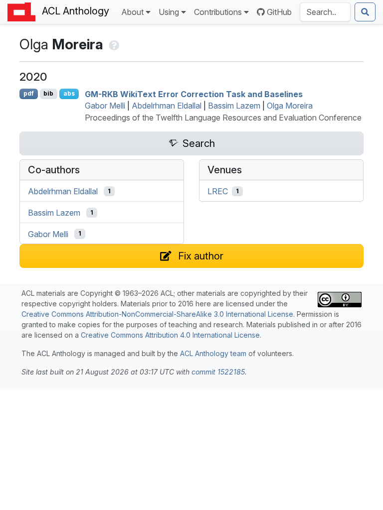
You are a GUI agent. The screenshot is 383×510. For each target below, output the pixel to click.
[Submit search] (365, 11)
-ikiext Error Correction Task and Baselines (194, 94)
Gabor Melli (105, 106)
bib (48, 93)
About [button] (132, 12)
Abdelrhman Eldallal (166, 106)
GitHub (279, 12)
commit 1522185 (218, 372)
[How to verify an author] (113, 44)
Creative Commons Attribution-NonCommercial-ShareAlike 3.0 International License (157, 314)
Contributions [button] (218, 12)
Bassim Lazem (234, 106)
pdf (28, 93)
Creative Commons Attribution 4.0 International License (170, 335)
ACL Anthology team (213, 353)
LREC (217, 191)
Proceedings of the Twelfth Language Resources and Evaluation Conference (223, 118)
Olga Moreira (290, 106)
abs (69, 93)
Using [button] (169, 12)
